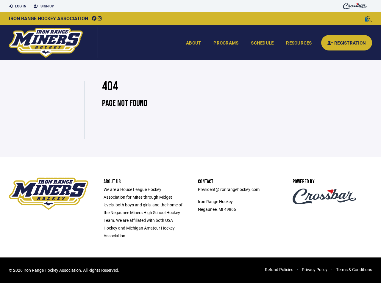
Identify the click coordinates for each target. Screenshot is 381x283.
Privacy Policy (314, 269)
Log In (20, 6)
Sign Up (47, 6)
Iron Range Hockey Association (48, 18)
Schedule (262, 43)
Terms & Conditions (354, 269)
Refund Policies (279, 269)
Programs (225, 43)
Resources (299, 43)
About (193, 43)
